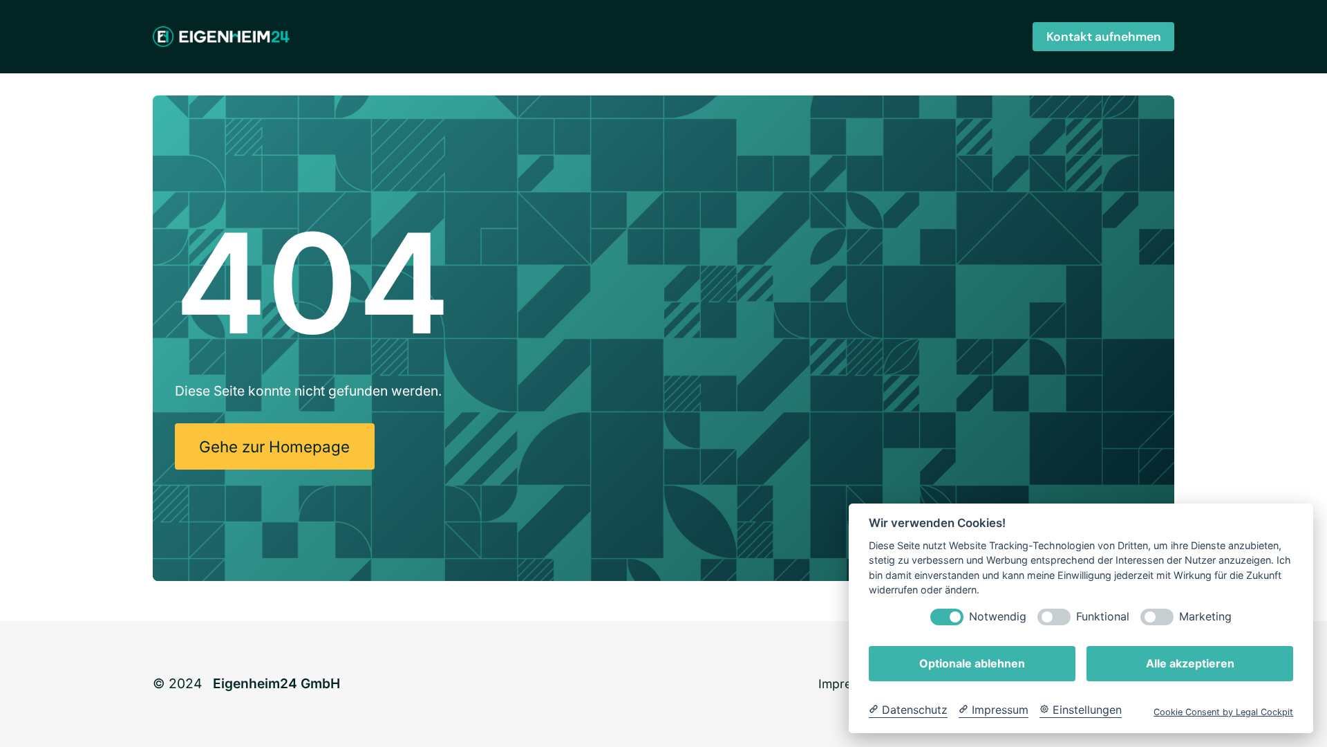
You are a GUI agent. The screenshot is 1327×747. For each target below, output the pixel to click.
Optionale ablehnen (972, 663)
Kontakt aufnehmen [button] (1103, 36)
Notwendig (997, 616)
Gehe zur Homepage (274, 446)
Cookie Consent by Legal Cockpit (1223, 712)
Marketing (1205, 616)
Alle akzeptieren (1190, 663)
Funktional (1102, 616)
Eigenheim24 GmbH (276, 683)
